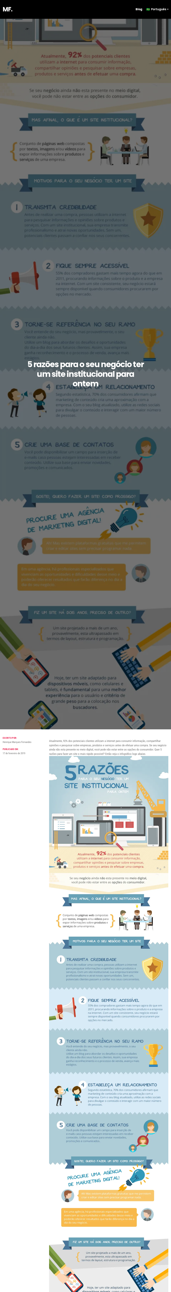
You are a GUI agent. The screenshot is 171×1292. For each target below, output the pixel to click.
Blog (139, 9)
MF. (7, 9)
